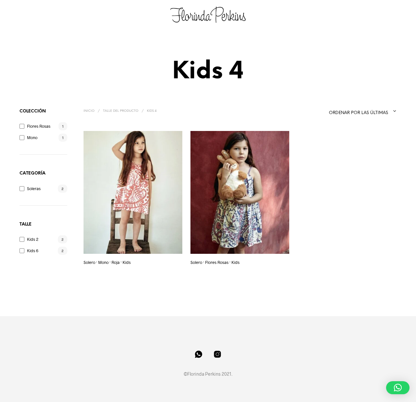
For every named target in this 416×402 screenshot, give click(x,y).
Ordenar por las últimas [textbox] (358, 113)
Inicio (89, 111)
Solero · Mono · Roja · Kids (107, 262)
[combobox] (351, 111)
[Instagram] (217, 354)
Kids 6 (32, 250)
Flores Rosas (38, 126)
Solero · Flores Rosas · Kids (215, 262)
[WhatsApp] (198, 354)
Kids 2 (32, 239)
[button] (398, 387)
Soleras (34, 188)
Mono (32, 137)
